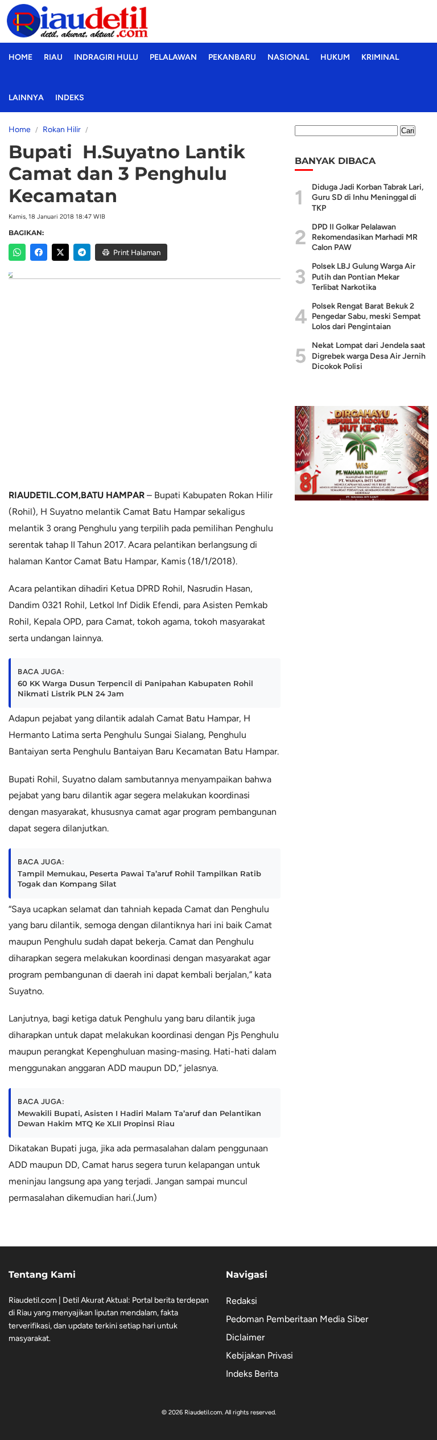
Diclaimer (245, 1337)
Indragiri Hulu (106, 57)
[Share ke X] (60, 252)
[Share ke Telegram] (81, 252)
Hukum (335, 57)
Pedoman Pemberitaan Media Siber (297, 1319)
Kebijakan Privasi (259, 1355)
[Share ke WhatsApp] (17, 252)
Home (20, 57)
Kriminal (380, 57)
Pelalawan (173, 57)
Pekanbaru (232, 57)
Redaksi (241, 1300)
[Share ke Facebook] (38, 252)
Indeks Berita (252, 1373)
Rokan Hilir (62, 129)
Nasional (288, 57)
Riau (53, 57)
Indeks (69, 97)
